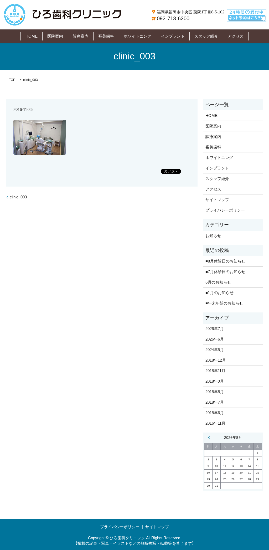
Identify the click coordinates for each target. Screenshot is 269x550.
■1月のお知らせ (219, 292)
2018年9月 (214, 381)
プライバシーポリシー (225, 210)
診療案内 (81, 36)
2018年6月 (214, 412)
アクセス (236, 36)
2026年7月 (214, 328)
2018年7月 (214, 402)
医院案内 (55, 36)
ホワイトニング (137, 36)
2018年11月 (215, 370)
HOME (31, 36)
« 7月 (210, 437)
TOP (12, 80)
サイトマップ (217, 199)
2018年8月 (214, 391)
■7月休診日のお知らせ (225, 271)
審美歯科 (106, 36)
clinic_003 (18, 197)
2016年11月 (215, 423)
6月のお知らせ (218, 282)
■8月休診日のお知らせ (225, 261)
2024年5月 (214, 349)
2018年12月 (215, 360)
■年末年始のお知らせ (224, 303)
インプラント (173, 36)
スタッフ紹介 (206, 36)
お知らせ (213, 235)
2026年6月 (214, 339)
